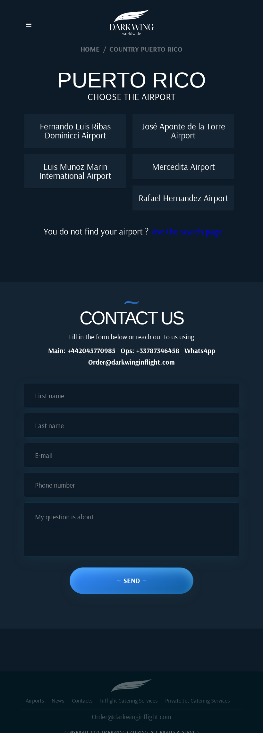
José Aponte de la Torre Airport (183, 130)
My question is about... (66, 516)
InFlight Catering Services (128, 700)
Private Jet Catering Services (197, 700)
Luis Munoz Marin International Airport (75, 171)
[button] (28, 25)
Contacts (82, 700)
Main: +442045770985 (81, 350)
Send (132, 580)
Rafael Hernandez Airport (183, 197)
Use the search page (187, 231)
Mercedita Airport (183, 166)
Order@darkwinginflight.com (131, 362)
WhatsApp (199, 350)
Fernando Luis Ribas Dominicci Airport (75, 130)
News (58, 700)
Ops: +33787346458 (150, 350)
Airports (35, 700)
